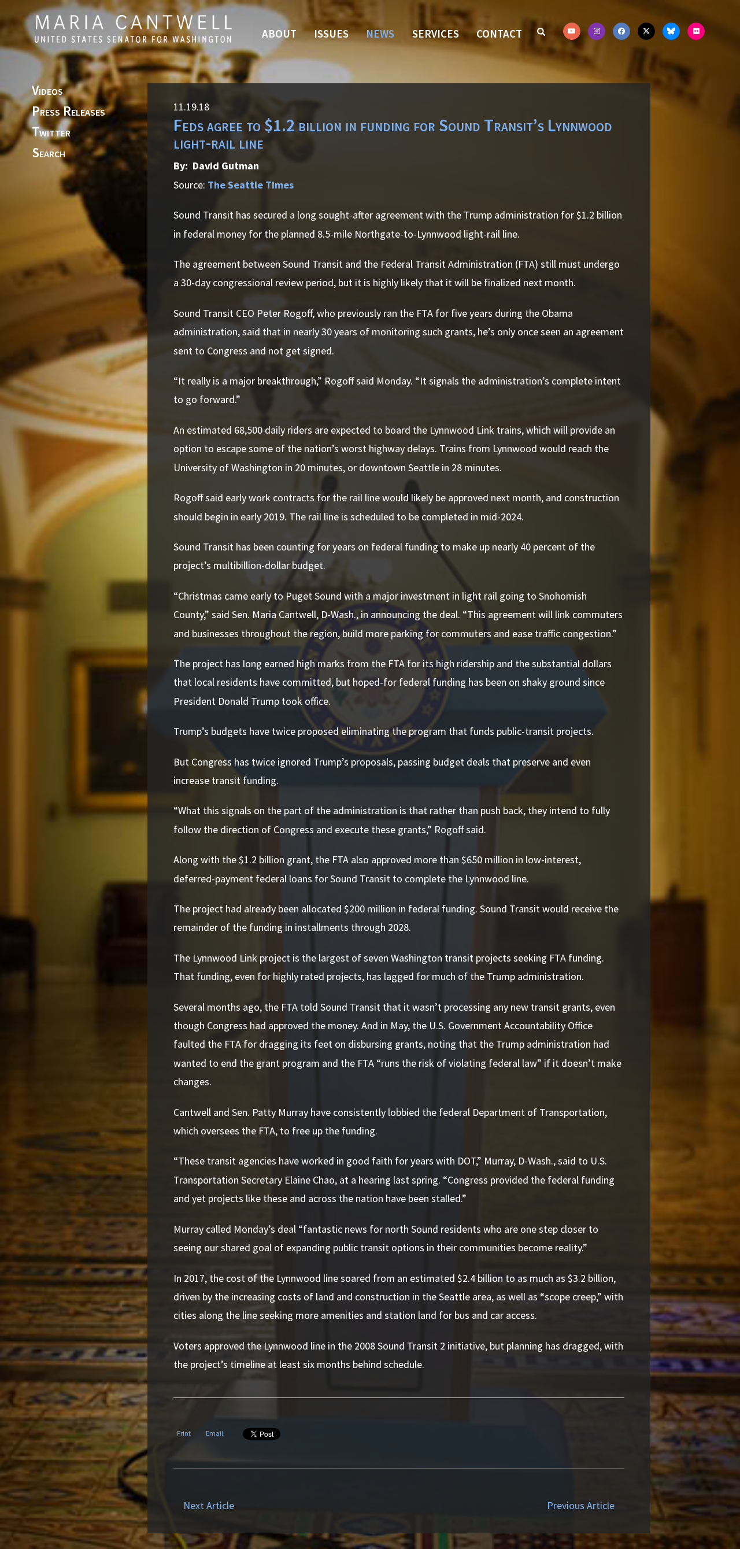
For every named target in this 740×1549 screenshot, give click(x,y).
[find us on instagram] (596, 31)
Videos (47, 90)
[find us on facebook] (621, 31)
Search (48, 153)
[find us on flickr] (696, 31)
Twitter (51, 132)
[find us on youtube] (571, 31)
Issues (331, 33)
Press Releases (68, 111)
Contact (499, 33)
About (279, 33)
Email (214, 1433)
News (380, 33)
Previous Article (581, 1505)
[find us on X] (646, 31)
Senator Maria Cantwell (133, 28)
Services (435, 33)
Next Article (208, 1505)
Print (184, 1433)
